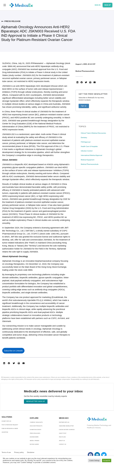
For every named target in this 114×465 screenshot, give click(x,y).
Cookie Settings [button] (94, 460)
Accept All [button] (106, 460)
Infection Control (86, 151)
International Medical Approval (91, 155)
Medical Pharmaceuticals (84, 71)
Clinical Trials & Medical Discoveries (93, 133)
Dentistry (84, 137)
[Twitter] (104, 455)
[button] (5, 5)
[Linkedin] (97, 455)
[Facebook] (90, 455)
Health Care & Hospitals (89, 146)
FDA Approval (85, 142)
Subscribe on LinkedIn (13, 351)
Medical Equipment (87, 160)
